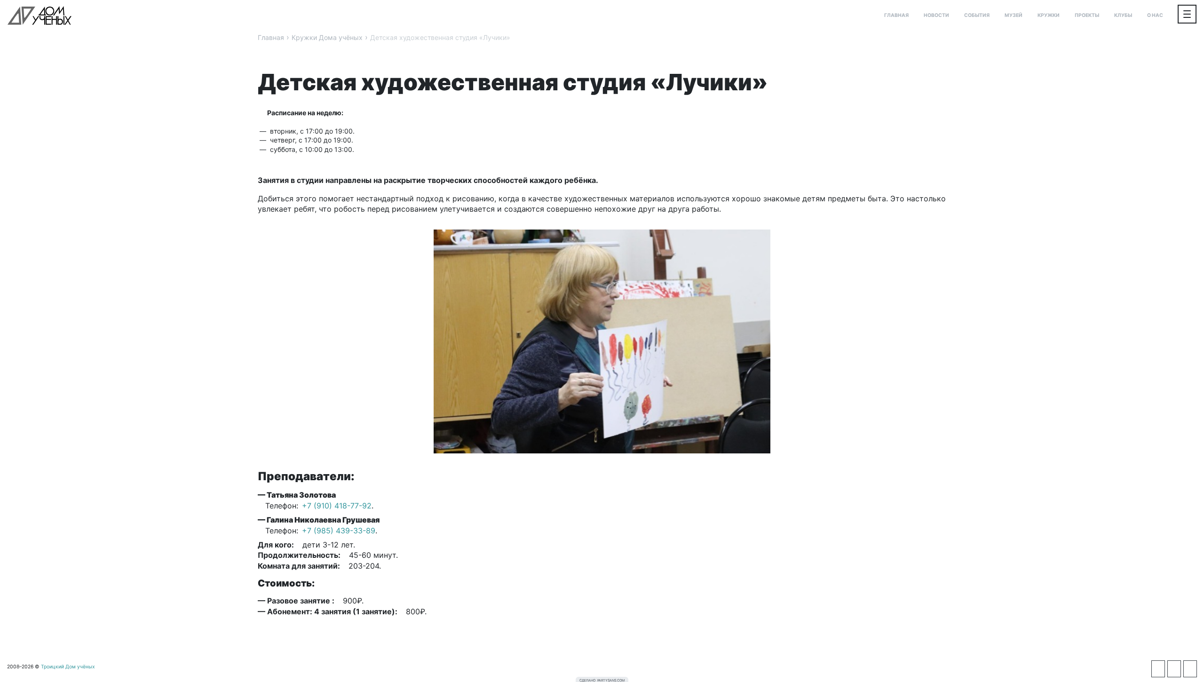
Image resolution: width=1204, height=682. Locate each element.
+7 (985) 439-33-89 (338, 530)
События (977, 15)
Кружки (1049, 15)
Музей (1013, 15)
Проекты (1087, 15)
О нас (1155, 15)
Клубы (1123, 15)
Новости (936, 15)
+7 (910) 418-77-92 (337, 505)
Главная (896, 15)
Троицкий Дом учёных (39, 15)
